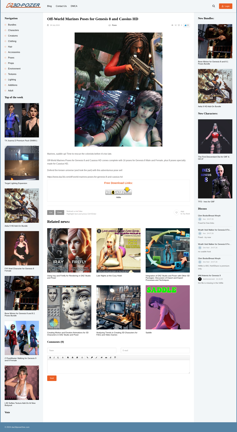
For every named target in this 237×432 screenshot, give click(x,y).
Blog (49, 6)
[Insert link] (87, 357)
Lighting (12, 79)
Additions (12, 85)
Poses (114, 25)
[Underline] (58, 357)
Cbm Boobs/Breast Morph (209, 215)
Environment (14, 68)
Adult (10, 90)
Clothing (12, 41)
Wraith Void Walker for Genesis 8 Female (215, 230)
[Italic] (54, 357)
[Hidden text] (101, 357)
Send (52, 378)
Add (185, 212)
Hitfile (118, 197)
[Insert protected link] (92, 357)
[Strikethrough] (62, 357)
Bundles (12, 25)
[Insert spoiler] (115, 357)
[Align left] (68, 357)
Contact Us (61, 6)
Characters (13, 30)
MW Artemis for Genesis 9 (209, 275)
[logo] (24, 6)
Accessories (14, 52)
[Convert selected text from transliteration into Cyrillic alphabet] (110, 357)
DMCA (74, 6)
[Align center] (72, 357)
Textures (12, 74)
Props (11, 63)
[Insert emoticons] (82, 357)
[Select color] (96, 357)
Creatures (13, 36)
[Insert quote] (106, 357)
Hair (10, 47)
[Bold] (50, 357)
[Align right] (77, 357)
